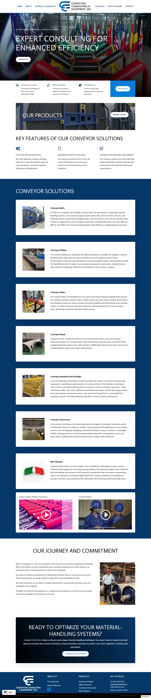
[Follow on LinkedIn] (49, 689)
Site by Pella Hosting (127, 696)
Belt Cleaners (84, 691)
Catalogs (100, 6)
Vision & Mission (54, 685)
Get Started (122, 89)
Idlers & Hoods (85, 685)
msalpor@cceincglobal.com (118, 684)
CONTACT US (23, 59)
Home (19, 6)
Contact (129, 6)
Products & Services (45, 6)
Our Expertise (53, 681)
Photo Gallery (115, 6)
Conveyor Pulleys (86, 681)
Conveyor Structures (87, 688)
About (29, 6)
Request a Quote (119, 115)
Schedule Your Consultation (75, 654)
